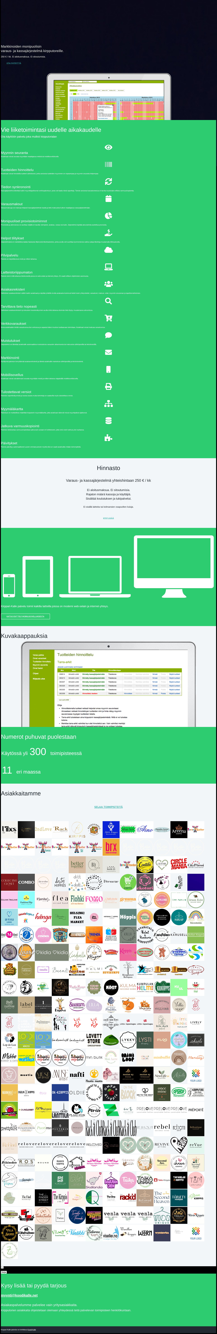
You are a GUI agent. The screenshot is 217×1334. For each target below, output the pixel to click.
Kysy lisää (108, 518)
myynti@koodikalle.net (19, 1295)
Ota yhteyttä (14, 63)
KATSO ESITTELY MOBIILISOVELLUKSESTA (25, 616)
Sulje (4, 1272)
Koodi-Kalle (32, 1330)
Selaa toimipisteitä (108, 807)
